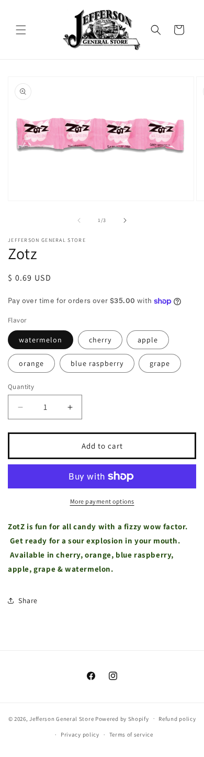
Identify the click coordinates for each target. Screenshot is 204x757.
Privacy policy (80, 734)
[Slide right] (125, 220)
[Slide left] (78, 220)
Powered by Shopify (122, 718)
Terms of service (131, 734)
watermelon (40, 339)
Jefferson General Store (61, 718)
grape (160, 363)
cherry (100, 339)
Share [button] (28, 600)
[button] (20, 29)
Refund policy (177, 718)
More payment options (102, 501)
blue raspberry (97, 363)
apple (148, 339)
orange (31, 363)
